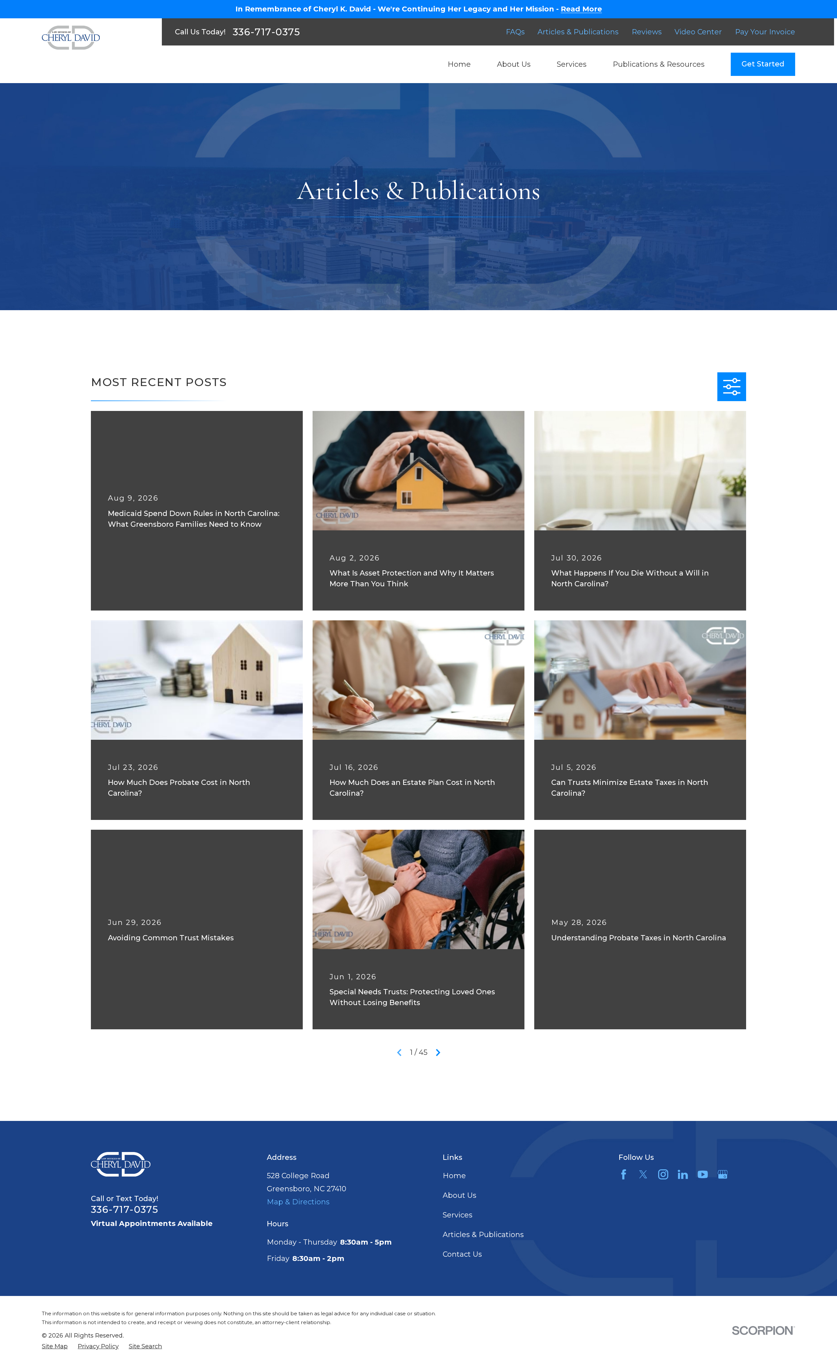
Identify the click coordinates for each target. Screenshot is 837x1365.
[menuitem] (55, 1346)
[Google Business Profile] (723, 1174)
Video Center (698, 31)
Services (457, 1215)
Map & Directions (298, 1201)
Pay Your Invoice (765, 31)
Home (454, 1175)
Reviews (647, 31)
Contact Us (462, 1254)
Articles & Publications (578, 31)
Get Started (763, 64)
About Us (459, 1195)
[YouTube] (703, 1174)
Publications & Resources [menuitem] (659, 64)
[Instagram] (663, 1174)
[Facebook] (624, 1174)
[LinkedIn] (683, 1174)
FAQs (515, 31)
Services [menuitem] (572, 64)
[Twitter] (643, 1174)
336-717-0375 (266, 32)
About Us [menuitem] (514, 64)
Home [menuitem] (459, 64)
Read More (581, 9)
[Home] (71, 38)
